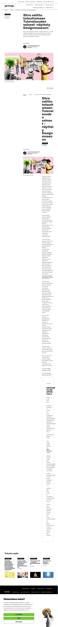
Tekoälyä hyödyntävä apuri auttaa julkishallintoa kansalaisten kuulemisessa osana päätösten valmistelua (10, 565)
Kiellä (19, 618)
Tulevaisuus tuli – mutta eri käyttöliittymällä (35, 562)
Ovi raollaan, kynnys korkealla (47, 562)
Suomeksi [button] (45, 1)
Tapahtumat (32, 1)
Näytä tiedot (18, 621)
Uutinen (11, 10)
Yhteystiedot (39, 1)
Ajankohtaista (21, 1)
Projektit (27, 1)
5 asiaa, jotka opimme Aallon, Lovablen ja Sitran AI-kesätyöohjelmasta (22, 564)
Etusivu (6, 10)
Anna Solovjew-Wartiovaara (33, 45)
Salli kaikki (19, 614)
